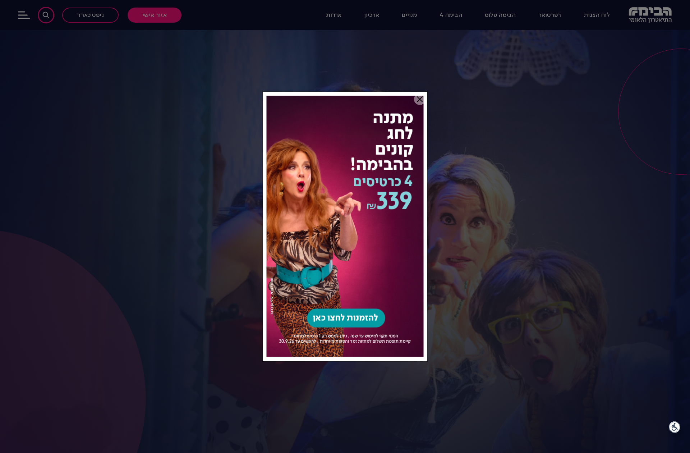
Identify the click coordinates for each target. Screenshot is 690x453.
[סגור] (420, 99)
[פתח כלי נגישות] (674, 427)
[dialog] (345, 226)
